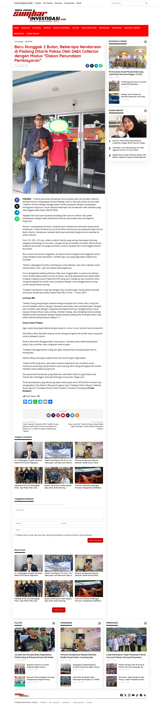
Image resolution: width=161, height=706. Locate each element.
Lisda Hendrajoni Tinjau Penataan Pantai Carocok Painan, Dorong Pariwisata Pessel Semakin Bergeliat (126, 656)
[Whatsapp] (101, 66)
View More (58, 610)
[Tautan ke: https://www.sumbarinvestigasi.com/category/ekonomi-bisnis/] (145, 41)
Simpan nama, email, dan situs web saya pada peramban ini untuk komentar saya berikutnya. (54, 535)
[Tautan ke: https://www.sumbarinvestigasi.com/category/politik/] (53, 623)
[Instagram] (58, 415)
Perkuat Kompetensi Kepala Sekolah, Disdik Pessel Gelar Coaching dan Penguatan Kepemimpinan (86, 461)
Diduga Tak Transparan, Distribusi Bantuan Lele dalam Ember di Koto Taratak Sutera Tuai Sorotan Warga (133, 95)
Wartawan (66, 702)
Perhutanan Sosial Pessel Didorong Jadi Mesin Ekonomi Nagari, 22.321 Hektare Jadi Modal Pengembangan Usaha (126, 73)
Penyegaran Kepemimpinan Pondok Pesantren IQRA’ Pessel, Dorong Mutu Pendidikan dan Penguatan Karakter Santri (86, 666)
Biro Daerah (54, 702)
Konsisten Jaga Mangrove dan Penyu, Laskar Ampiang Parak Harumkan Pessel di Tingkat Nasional (131, 678)
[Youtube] (63, 415)
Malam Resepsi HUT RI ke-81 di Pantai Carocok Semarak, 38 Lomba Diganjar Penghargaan (131, 666)
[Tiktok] (68, 415)
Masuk (89, 702)
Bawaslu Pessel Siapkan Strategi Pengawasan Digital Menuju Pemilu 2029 (40, 678)
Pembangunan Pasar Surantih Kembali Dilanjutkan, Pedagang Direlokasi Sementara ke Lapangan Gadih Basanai (133, 83)
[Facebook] (49, 415)
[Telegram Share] (96, 66)
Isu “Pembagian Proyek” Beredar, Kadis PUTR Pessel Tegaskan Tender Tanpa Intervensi (28, 461)
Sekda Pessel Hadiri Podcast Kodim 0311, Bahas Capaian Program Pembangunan (130, 156)
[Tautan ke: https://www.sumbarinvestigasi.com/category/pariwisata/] (145, 623)
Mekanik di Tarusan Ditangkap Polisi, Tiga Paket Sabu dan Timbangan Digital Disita (27, 486)
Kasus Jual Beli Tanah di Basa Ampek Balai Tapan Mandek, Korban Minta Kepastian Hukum (85, 425)
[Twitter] (53, 415)
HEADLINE (17, 66)
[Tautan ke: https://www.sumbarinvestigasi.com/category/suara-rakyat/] (145, 110)
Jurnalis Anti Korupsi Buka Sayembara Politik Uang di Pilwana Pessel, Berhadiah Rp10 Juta (34, 656)
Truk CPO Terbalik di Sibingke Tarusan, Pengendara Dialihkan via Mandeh (88, 486)
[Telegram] (72, 415)
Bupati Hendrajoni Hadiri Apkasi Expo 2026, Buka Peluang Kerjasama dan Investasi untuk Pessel (58, 486)
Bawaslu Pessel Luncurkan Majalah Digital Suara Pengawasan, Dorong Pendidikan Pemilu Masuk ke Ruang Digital (40, 666)
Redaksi (43, 702)
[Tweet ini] (92, 66)
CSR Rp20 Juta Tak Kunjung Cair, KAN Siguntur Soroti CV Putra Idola (128, 149)
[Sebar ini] (87, 66)
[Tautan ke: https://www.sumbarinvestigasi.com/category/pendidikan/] (99, 623)
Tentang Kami (78, 702)
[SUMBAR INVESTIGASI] (39, 15)
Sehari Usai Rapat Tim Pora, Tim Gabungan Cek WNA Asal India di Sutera (58, 461)
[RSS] (77, 415)
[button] (146, 3)
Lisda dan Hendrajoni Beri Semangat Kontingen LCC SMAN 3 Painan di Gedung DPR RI (87, 678)
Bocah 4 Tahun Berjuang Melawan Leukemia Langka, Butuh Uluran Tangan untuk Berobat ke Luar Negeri (129, 141)
